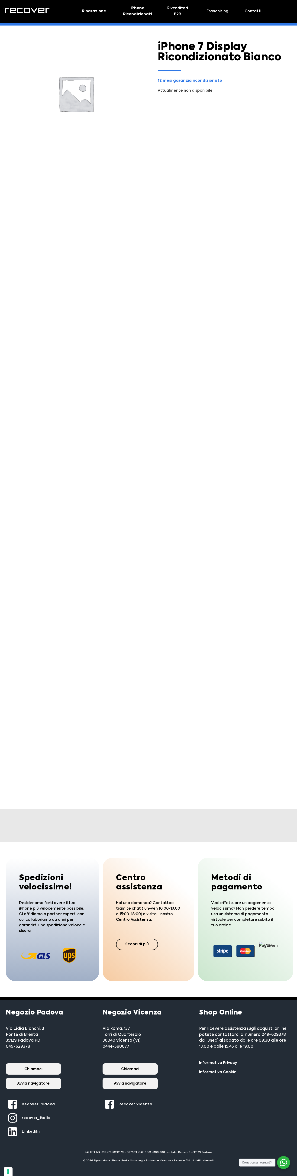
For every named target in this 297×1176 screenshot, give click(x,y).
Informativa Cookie (217, 1072)
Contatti (253, 11)
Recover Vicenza (135, 1104)
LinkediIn (31, 1131)
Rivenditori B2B (177, 11)
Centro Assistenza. (134, 920)
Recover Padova (38, 1104)
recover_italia (36, 1118)
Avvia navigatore (33, 1084)
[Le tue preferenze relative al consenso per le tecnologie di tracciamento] (8, 1171)
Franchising (217, 11)
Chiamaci (33, 1069)
